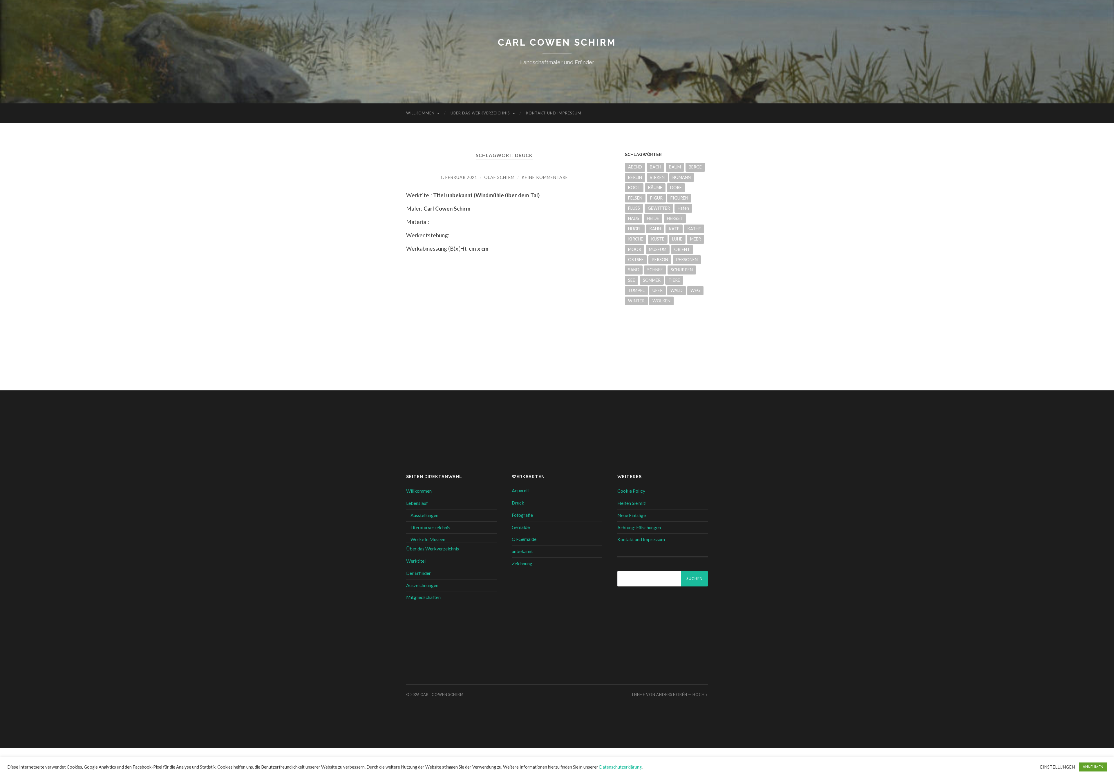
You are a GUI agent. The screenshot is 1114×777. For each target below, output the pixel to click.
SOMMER (652, 280)
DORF (676, 187)
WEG (695, 290)
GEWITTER (659, 208)
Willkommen (420, 113)
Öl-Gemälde (524, 539)
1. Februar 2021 (458, 177)
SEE (631, 280)
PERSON (660, 259)
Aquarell (520, 490)
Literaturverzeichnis (430, 527)
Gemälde (521, 527)
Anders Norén (671, 694)
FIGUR (656, 197)
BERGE (695, 166)
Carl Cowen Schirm (557, 42)
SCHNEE (655, 269)
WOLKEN (661, 300)
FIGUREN (679, 197)
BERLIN (635, 177)
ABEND (635, 166)
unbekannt (522, 551)
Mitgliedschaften (423, 597)
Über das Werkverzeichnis (480, 113)
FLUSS (634, 208)
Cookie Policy (631, 491)
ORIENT (682, 249)
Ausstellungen (424, 515)
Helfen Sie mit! (632, 503)
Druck (518, 502)
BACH (655, 166)
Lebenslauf (417, 503)
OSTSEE (636, 259)
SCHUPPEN (682, 269)
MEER (695, 238)
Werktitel (416, 561)
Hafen (683, 208)
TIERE (674, 280)
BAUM (675, 166)
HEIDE (653, 218)
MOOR (634, 249)
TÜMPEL (636, 290)
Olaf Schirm (499, 177)
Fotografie (522, 515)
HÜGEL (634, 228)
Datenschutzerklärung (620, 767)
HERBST (675, 218)
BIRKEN (657, 177)
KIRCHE (635, 238)
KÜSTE (657, 238)
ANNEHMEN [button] (1093, 767)
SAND (633, 269)
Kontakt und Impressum (553, 113)
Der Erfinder (418, 573)
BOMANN (681, 177)
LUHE (677, 238)
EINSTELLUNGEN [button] (1057, 767)
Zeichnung (522, 563)
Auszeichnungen (422, 585)
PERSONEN (687, 259)
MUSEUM (657, 249)
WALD (676, 290)
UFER (657, 290)
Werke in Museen (427, 539)
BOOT (634, 187)
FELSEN (635, 197)
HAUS (633, 218)
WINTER (636, 300)
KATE (674, 228)
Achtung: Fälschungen (639, 527)
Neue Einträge (631, 515)
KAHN (655, 228)
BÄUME (655, 187)
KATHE (694, 228)
